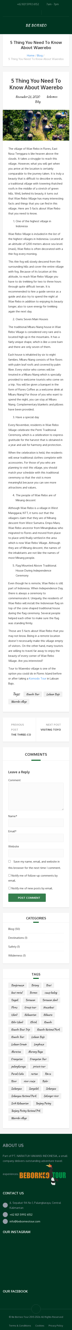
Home (31, 55)
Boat (48, 985)
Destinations (16, 938)
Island (14, 1015)
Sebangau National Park (23, 1096)
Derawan (30, 1000)
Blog (40, 55)
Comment (14, 780)
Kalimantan (30, 1015)
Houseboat (48, 1007)
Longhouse (39, 1044)
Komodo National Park (48, 1029)
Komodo (48, 1022)
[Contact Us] (43, 1174)
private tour (39, 1066)
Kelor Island (17, 1022)
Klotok (33, 1022)
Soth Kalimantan (19, 1103)
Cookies (39, 1325)
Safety (12, 946)
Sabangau (16, 1088)
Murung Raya (35, 1052)
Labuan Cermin (19, 1044)
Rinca (48, 1074)
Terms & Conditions (20, 1325)
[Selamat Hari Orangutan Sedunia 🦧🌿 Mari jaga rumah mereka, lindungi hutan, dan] (14, 1250)
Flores (14, 1007)
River (13, 1081)
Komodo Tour (37, 678)
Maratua (16, 1052)
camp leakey (50, 993)
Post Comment (29, 897)
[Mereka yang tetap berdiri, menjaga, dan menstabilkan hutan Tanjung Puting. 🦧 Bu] (58, 1250)
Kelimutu (47, 1015)
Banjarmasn (17, 985)
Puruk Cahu (17, 1074)
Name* (12, 816)
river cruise (29, 1081)
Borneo (33, 993)
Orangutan (17, 1059)
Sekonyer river (51, 1096)
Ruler (45, 1081)
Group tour (30, 1007)
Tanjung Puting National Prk (25, 1111)
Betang (35, 985)
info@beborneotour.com (25, 1221)
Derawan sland (50, 1000)
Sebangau (51, 1088)
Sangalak (34, 1088)
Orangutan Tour (38, 1059)
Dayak (14, 1000)
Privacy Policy (56, 1325)
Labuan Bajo (53, 694)
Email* (12, 831)
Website (13, 846)
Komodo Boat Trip (20, 1029)
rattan (34, 1074)
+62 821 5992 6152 (21, 1214)
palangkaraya (18, 1066)
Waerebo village (19, 701)
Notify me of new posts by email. (32, 888)
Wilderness (15, 955)
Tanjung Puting (43, 1103)
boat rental (16, 993)
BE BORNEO (36, 25)
